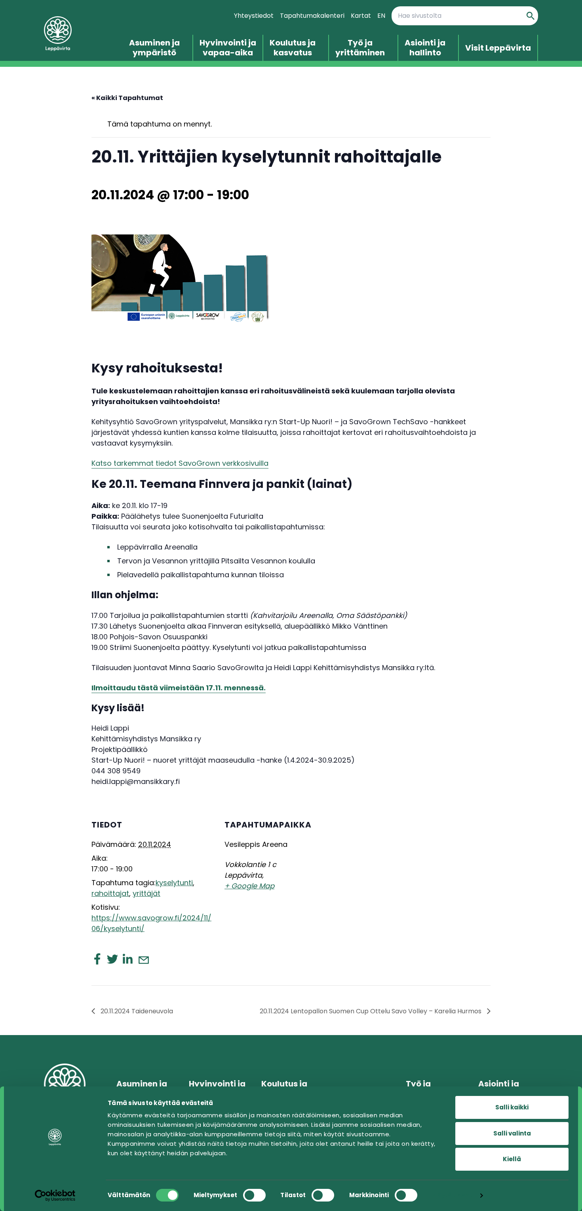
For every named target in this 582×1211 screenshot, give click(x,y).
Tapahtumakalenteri (312, 15)
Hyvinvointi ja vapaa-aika (228, 48)
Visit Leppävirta (498, 48)
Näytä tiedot (452, 1195)
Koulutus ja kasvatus (293, 48)
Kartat (361, 15)
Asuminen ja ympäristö (154, 48)
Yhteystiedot (254, 15)
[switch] (254, 1195)
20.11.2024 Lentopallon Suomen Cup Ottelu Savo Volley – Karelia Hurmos (371, 1011)
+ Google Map (249, 886)
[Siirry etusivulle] (77, 33)
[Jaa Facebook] (97, 959)
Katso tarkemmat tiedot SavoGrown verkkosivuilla (179, 463)
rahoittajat (110, 893)
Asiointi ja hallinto (425, 48)
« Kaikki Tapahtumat (127, 97)
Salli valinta (512, 1133)
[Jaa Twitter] (112, 959)
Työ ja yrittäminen (360, 48)
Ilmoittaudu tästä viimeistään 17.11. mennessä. (178, 688)
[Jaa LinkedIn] (127, 959)
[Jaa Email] (143, 959)
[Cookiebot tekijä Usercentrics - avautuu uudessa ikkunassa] (55, 1196)
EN (381, 15)
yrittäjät (146, 893)
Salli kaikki (512, 1107)
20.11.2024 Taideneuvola (136, 1011)
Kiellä (512, 1159)
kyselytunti (174, 883)
